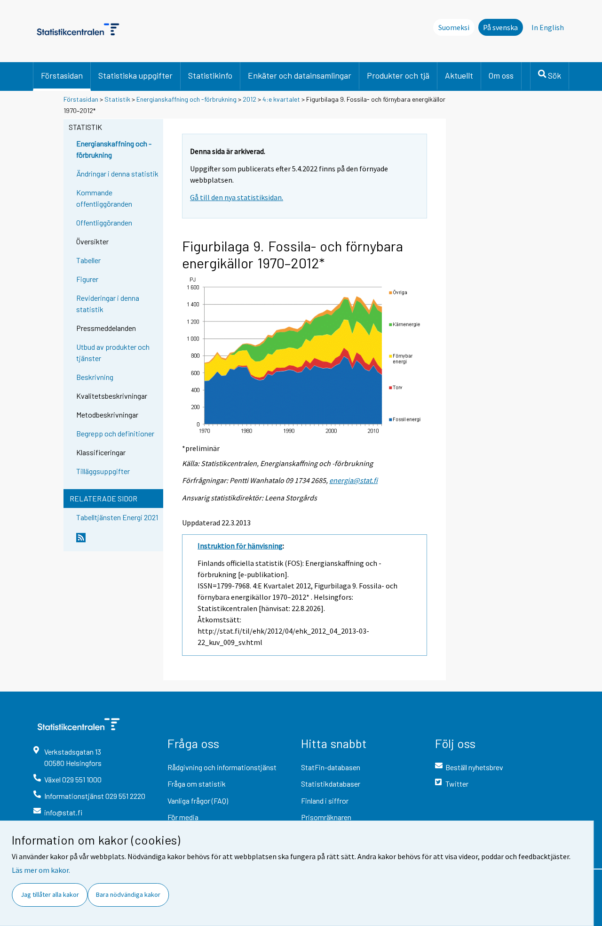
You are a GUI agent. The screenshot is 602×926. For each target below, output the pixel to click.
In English (547, 27)
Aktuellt (459, 75)
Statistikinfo (210, 75)
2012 (249, 99)
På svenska (500, 27)
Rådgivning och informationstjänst (222, 767)
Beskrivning (94, 376)
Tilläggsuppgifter (103, 471)
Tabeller (88, 260)
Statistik (117, 99)
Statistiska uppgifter (135, 75)
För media (182, 817)
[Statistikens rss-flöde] (117, 541)
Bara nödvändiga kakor (128, 894)
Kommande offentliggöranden (104, 198)
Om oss (501, 75)
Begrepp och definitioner (115, 433)
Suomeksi (453, 27)
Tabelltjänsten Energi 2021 (117, 517)
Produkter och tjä (398, 75)
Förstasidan (62, 75)
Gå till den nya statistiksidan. (236, 197)
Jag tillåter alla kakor (50, 894)
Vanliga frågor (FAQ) (197, 800)
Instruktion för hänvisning (240, 545)
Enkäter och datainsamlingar (299, 75)
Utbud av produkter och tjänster (113, 352)
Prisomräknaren (326, 817)
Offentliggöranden (104, 222)
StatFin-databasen (330, 767)
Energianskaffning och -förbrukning (186, 99)
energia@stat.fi (353, 480)
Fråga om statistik (196, 783)
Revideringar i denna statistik (107, 303)
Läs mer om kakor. (41, 870)
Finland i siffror (325, 800)
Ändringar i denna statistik (117, 173)
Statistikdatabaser (330, 783)
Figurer (87, 278)
